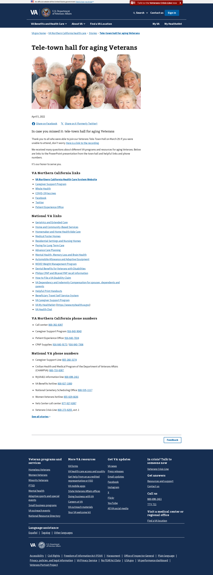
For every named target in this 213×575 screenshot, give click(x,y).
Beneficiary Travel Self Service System (57, 295)
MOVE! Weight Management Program (56, 264)
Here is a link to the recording (82, 143)
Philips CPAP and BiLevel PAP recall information (61, 273)
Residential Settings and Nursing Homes (58, 241)
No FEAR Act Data (111, 560)
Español (33, 532)
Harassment (113, 555)
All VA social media (118, 508)
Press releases (116, 471)
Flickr (111, 498)
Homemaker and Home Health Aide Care (58, 231)
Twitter (39, 202)
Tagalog (45, 532)
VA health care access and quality (86, 471)
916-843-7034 (72, 338)
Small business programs (43, 505)
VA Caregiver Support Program (52, 300)
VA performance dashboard (153, 560)
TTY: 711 (151, 504)
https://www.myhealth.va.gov (73, 305)
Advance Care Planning (48, 250)
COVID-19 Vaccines (45, 193)
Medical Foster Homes (48, 236)
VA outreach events (39, 510)
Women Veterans (38, 475)
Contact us (156, 12)
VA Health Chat (43, 309)
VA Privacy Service (87, 560)
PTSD (32, 485)
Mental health (36, 491)
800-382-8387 (55, 324)
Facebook (40, 198)
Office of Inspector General (139, 555)
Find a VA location (157, 520)
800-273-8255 (65, 410)
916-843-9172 (60, 344)
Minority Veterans (38, 480)
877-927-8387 (69, 403)
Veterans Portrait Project (44, 565)
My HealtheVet (173, 24)
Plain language (166, 555)
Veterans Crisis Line (158, 469)
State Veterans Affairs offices (84, 491)
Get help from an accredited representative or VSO (84, 478)
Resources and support (160, 481)
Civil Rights (54, 555)
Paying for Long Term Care (49, 245)
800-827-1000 (65, 383)
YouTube (113, 503)
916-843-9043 (74, 331)
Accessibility (37, 555)
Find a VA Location (101, 24)
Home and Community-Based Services (56, 227)
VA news (112, 466)
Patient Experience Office (49, 207)
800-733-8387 (56, 370)
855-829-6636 (71, 397)
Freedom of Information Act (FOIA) (83, 555)
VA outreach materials (80, 507)
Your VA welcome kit (79, 512)
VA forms (73, 466)
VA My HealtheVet (45, 305)
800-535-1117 (85, 390)
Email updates (116, 476)
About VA (77, 24)
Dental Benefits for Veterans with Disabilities (60, 268)
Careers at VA (75, 501)
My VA (156, 24)
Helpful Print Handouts (48, 291)
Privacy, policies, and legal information (51, 560)
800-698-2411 (72, 377)
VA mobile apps (76, 486)
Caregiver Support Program (50, 184)
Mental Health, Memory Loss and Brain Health (61, 254)
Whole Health (43, 188)
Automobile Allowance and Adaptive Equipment (62, 259)
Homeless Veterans (39, 469)
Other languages (63, 532)
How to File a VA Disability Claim (53, 277)
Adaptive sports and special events (44, 498)
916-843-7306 (76, 344)
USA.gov (129, 560)
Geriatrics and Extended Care (51, 222)
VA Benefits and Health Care (47, 24)
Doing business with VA (81, 496)
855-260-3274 (69, 359)
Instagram (113, 487)
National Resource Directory (44, 516)
